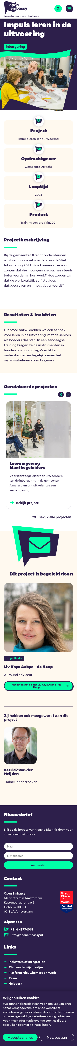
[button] (58, 8)
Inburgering (15, 46)
